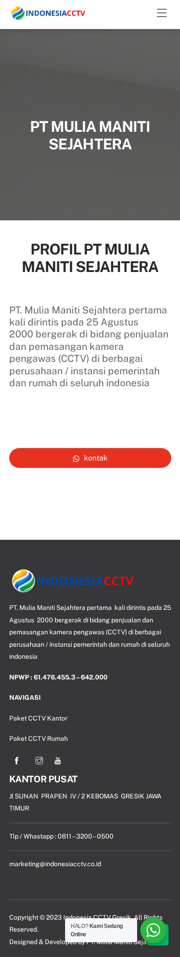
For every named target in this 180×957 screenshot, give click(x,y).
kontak (96, 458)
